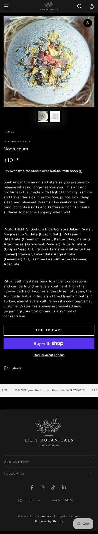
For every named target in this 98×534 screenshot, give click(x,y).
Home (8, 132)
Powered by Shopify (49, 521)
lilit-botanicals (17, 141)
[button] (79, 6)
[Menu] (6, 6)
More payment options (49, 355)
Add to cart (49, 330)
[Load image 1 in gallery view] (43, 116)
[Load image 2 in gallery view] (55, 116)
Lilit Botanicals (41, 516)
